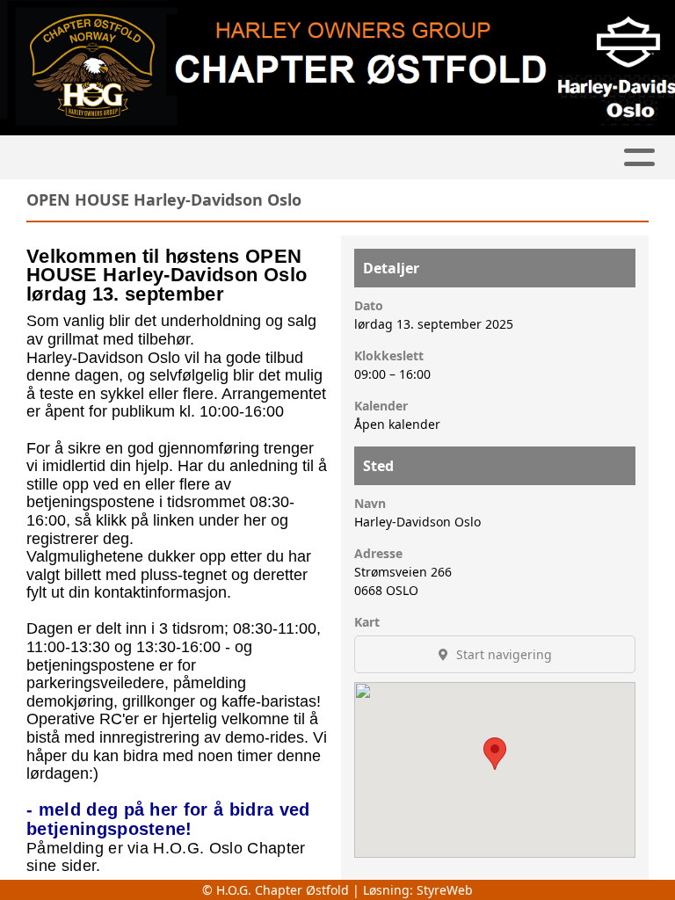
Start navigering (502, 654)
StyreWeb (445, 890)
